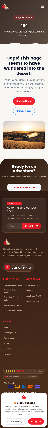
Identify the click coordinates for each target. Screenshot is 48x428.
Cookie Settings (15, 421)
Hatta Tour (30, 291)
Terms (6, 343)
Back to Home (24, 101)
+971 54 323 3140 (21, 268)
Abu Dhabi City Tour (34, 296)
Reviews (7, 354)
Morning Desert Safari (10, 291)
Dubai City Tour (32, 301)
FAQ (6, 327)
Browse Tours (24, 110)
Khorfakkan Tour (33, 285)
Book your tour (21, 187)
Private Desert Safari (12, 305)
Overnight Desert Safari (11, 298)
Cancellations (9, 338)
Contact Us (8, 349)
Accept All (36, 421)
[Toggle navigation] (42, 6)
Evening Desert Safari (13, 285)
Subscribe (30, 226)
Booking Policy (10, 333)
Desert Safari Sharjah (13, 311)
